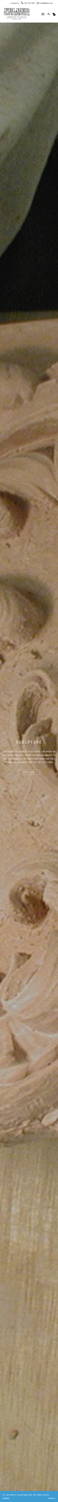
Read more (29, 772)
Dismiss (51, 1498)
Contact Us (15, 3)
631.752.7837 (29, 3)
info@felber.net (46, 3)
